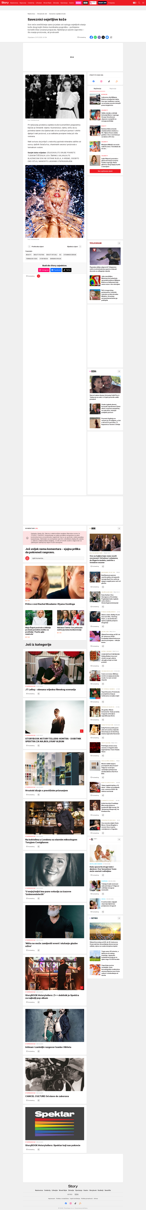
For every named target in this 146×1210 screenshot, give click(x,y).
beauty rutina (39, 254)
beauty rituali (51, 254)
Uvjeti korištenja (75, 1198)
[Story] (5, 3)
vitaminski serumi (70, 254)
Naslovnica (31, 14)
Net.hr (27, 600)
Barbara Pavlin (55, 258)
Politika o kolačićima (62, 1198)
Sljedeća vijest (72, 246)
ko (60, 254)
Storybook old (42, 14)
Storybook (44, 258)
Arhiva (96, 1198)
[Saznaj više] (119, 243)
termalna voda (31, 258)
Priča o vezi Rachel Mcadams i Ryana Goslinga (50, 604)
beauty (28, 254)
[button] (82, 37)
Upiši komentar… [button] (38, 558)
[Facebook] (93, 81)
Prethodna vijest (38, 246)
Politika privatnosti (87, 1198)
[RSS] (117, 81)
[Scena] (77, 1194)
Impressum (51, 1198)
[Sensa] (69, 1194)
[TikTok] (109, 81)
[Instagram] (101, 81)
